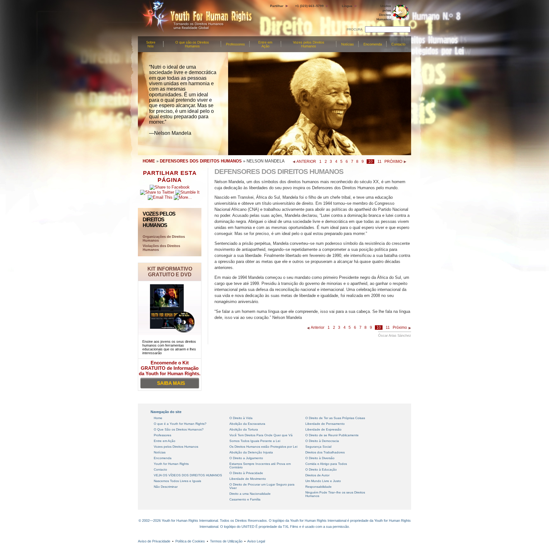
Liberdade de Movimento (247, 478)
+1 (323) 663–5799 (309, 6)
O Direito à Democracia (322, 441)
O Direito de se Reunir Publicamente (332, 435)
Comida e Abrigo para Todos (326, 464)
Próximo (400, 327)
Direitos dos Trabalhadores (325, 452)
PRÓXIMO (393, 161)
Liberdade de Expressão (323, 429)
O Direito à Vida (241, 418)
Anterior (317, 327)
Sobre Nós (150, 44)
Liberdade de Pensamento (325, 423)
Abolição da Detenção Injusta (251, 452)
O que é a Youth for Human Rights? (180, 423)
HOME (149, 161)
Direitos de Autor (317, 475)
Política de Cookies (190, 541)
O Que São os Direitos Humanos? (179, 429)
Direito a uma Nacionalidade (250, 493)
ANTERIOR (306, 161)
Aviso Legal (256, 541)
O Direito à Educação (321, 469)
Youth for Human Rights (171, 464)
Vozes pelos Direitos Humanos (308, 44)
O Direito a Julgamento (246, 458)
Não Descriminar (166, 486)
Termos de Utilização (226, 541)
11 (379, 161)
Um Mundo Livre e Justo (323, 481)
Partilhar (276, 6)
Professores (235, 44)
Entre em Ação (265, 44)
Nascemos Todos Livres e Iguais (177, 481)
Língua (347, 6)
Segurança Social (318, 446)
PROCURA (355, 29)
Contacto (398, 44)
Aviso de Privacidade (154, 541)
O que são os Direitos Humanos (192, 44)
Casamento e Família (245, 499)
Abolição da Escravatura (247, 423)
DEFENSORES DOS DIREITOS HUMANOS (201, 161)
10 (370, 161)
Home (158, 418)
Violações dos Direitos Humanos (161, 248)
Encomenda (372, 44)
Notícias (347, 44)
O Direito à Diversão (320, 458)
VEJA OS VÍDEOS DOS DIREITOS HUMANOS (188, 475)
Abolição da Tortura (243, 429)
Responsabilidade (318, 486)
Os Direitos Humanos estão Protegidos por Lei (263, 446)
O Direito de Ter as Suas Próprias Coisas (335, 418)
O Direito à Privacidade (246, 473)
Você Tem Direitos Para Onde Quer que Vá (261, 435)
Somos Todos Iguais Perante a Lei (254, 441)
